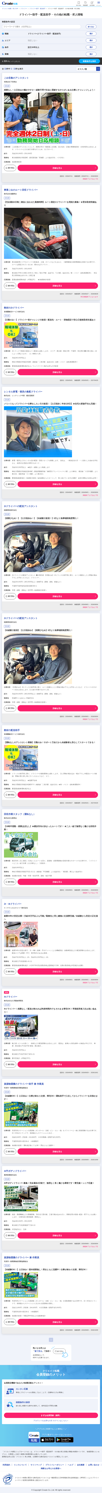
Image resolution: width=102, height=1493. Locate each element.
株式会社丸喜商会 (10, 818)
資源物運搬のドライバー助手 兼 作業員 (24, 1084)
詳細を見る (57, 168)
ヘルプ (70, 1465)
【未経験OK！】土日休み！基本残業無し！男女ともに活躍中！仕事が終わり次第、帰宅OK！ (46, 1269)
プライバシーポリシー (54, 1465)
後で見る (11, 168)
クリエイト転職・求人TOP (10, 8)
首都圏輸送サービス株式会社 (14, 312)
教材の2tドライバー (14, 307)
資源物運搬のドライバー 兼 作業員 (21, 1257)
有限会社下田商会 (10, 82)
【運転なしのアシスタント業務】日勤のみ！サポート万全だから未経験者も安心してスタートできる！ (50, 742)
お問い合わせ (93, 1465)
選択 (91, 34)
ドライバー (23, 8)
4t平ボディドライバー (15, 1171)
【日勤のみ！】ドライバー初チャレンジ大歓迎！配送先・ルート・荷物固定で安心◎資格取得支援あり (50, 320)
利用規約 (6, 1465)
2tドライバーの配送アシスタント (21, 506)
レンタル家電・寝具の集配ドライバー (23, 391)
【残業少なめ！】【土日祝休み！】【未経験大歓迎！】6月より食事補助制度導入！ (41, 518)
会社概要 (80, 1465)
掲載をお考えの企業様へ (51, 1468)
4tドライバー (10, 997)
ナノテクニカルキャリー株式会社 (16, 908)
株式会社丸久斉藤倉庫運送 (13, 1001)
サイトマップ (36, 1465)
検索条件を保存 (89, 61)
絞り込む (91, 27)
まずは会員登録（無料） (51, 1415)
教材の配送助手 (12, 730)
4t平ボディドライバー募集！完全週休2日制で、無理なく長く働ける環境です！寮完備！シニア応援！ (49, 1183)
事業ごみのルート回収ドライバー (21, 190)
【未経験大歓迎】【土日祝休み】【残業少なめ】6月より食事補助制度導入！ (38, 630)
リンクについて (20, 1465)
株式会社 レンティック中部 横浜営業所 (19, 396)
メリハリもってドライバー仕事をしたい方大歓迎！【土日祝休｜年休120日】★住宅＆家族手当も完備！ (50, 404)
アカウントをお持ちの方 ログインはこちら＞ (51, 1421)
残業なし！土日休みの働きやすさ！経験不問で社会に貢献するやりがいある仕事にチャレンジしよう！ (50, 90)
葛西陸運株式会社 (10, 1175)
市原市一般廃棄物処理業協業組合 (16, 1088)
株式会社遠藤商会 (10, 194)
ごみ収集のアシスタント (16, 78)
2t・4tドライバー (13, 904)
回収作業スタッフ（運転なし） (20, 814)
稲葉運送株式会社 (10, 510)
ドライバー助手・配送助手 (37, 8)
